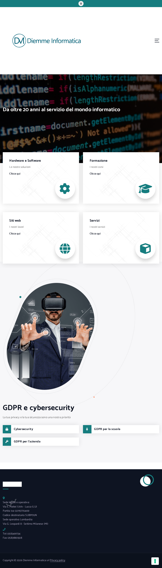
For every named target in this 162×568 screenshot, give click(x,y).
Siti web (15, 220)
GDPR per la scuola (107, 429)
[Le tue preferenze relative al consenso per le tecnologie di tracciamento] (155, 561)
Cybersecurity (23, 429)
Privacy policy (57, 560)
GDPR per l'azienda (27, 441)
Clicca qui (14, 174)
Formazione (98, 160)
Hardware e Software (25, 160)
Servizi (95, 220)
